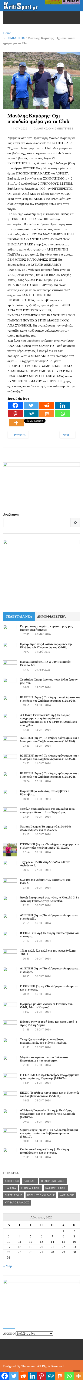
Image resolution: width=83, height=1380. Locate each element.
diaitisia (10, 1188)
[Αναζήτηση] (75, 522)
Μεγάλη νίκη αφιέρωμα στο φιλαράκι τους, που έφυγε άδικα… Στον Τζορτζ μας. (47, 810)
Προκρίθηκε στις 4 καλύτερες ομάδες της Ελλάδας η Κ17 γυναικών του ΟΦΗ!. (46, 646)
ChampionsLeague (53, 1181)
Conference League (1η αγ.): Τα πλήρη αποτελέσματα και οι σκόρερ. (44, 1151)
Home (7, 33)
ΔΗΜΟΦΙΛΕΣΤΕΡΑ (51, 616)
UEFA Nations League (41, 1195)
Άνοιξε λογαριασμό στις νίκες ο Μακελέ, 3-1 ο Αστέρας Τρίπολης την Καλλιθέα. (49, 899)
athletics (12, 1181)
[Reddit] (46, 405)
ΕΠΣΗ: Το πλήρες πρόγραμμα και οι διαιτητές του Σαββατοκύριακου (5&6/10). (49, 1094)
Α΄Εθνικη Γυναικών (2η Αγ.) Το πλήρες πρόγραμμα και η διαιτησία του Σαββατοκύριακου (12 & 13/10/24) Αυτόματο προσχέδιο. (48, 720)
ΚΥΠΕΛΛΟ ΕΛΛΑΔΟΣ (17, 1202)
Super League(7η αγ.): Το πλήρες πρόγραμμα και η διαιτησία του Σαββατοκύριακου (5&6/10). (49, 1133)
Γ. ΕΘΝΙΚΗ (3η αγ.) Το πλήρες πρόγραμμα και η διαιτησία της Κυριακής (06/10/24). (49, 1077)
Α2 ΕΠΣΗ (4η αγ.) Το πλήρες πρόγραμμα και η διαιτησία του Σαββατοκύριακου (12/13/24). (49, 739)
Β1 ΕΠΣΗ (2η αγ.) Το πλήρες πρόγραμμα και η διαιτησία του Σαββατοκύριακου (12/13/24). (49, 775)
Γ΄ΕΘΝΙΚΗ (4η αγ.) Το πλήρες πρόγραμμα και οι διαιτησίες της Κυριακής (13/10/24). (49, 846)
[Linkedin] (62, 405)
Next (66, 435)
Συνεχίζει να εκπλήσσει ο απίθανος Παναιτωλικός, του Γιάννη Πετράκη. (43, 1041)
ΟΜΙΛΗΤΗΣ (16, 38)
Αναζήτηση (11, 514)
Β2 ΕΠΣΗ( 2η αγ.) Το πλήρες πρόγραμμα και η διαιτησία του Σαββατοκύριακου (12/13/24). (49, 757)
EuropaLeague (30, 1188)
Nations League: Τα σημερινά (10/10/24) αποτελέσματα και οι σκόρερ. (45, 828)
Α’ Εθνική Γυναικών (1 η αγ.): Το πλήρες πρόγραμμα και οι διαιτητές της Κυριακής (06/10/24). (47, 1114)
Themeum (28, 1366)
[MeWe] (31, 413)
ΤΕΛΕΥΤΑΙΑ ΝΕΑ (19, 616)
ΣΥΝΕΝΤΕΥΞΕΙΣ (64, 128)
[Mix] (46, 413)
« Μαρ (7, 1266)
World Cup (67, 1195)
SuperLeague (13, 1195)
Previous (19, 435)
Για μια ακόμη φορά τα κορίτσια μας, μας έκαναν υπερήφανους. (46, 628)
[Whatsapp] (62, 413)
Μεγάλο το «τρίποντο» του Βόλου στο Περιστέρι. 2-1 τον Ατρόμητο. (44, 1059)
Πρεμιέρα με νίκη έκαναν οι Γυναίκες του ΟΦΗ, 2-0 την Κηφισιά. (46, 1006)
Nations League (55, 1188)
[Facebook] (15, 405)
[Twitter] (31, 405)
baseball (30, 1181)
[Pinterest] (15, 413)
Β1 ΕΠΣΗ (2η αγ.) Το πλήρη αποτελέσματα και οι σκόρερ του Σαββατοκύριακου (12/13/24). (50, 699)
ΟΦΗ (51, 128)
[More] (16, 422)
